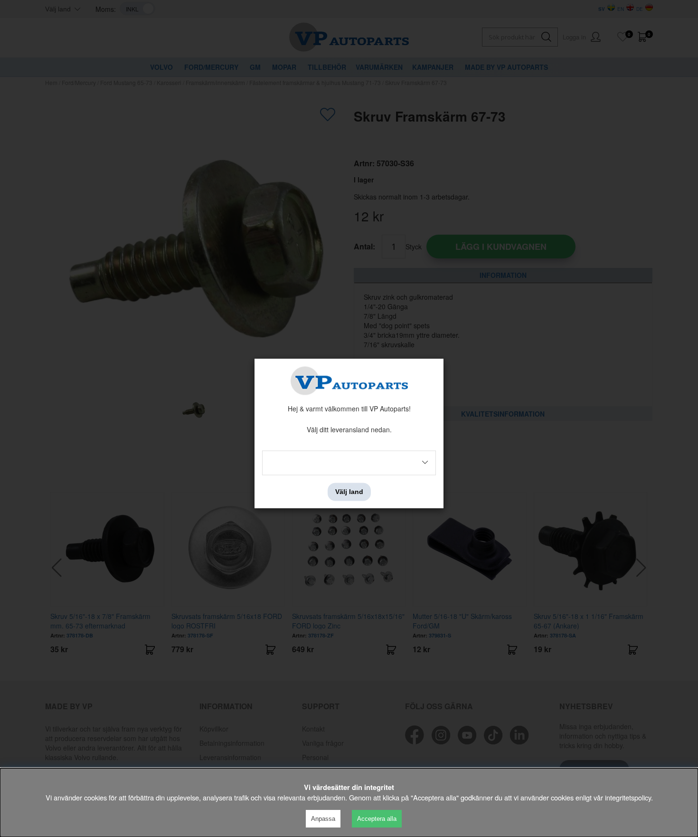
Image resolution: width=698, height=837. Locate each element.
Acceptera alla (376, 818)
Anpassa (323, 818)
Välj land (349, 491)
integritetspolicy (628, 797)
